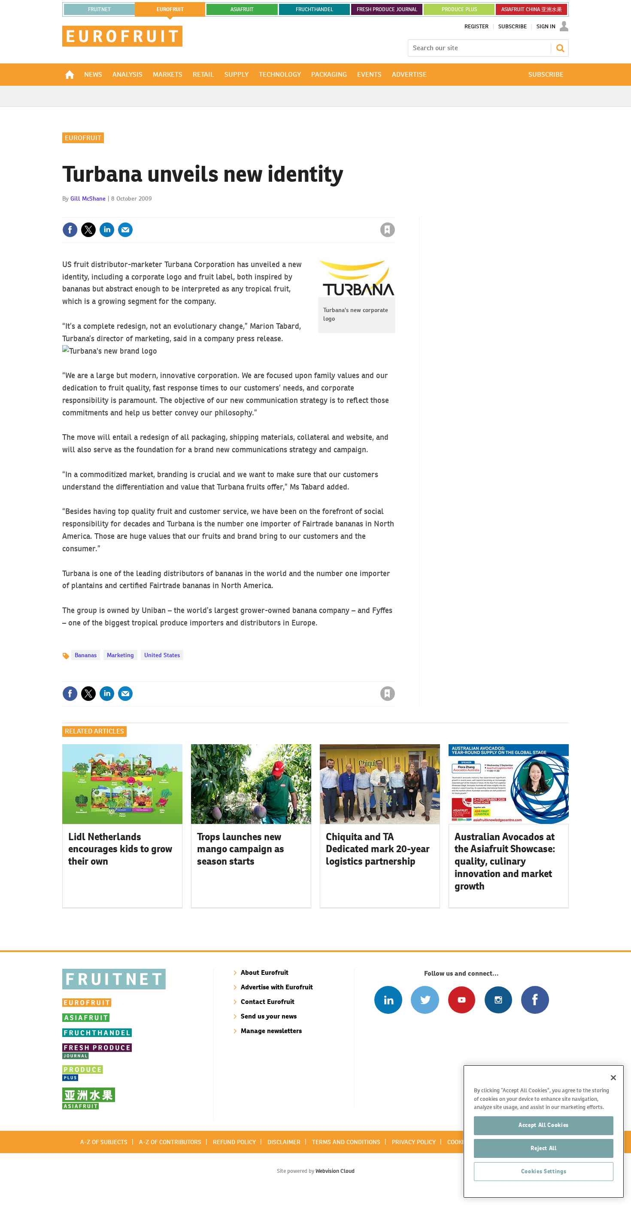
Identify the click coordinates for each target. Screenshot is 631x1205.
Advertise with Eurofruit (277, 987)
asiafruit (242, 9)
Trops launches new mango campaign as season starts (240, 849)
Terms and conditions (346, 1142)
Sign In (546, 27)
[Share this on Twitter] (88, 229)
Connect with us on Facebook (535, 1000)
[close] (394, 212)
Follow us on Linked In (388, 1000)
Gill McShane (88, 198)
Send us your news (269, 1016)
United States (162, 655)
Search (560, 48)
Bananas (86, 655)
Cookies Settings (544, 1171)
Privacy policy (414, 1142)
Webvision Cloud (335, 1171)
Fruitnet (99, 9)
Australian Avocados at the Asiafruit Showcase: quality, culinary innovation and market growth (505, 861)
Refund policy (234, 1142)
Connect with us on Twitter (425, 1000)
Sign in (285, 212)
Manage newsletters (271, 1030)
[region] (543, 1131)
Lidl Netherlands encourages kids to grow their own (120, 849)
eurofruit (170, 9)
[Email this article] (125, 229)
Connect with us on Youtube (462, 1000)
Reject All (544, 1148)
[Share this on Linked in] (107, 229)
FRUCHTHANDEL (314, 9)
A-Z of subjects (103, 1142)
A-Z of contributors (170, 1142)
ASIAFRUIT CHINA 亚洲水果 (531, 9)
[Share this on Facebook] (70, 229)
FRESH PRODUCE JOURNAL (387, 9)
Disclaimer (283, 1142)
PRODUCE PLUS (459, 9)
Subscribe (512, 27)
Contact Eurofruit (267, 1001)
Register (476, 27)
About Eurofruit (264, 972)
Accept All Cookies (544, 1125)
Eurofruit (83, 137)
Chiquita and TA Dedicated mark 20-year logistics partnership (378, 849)
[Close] (613, 1077)
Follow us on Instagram (498, 1000)
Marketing (120, 655)
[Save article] (387, 229)
